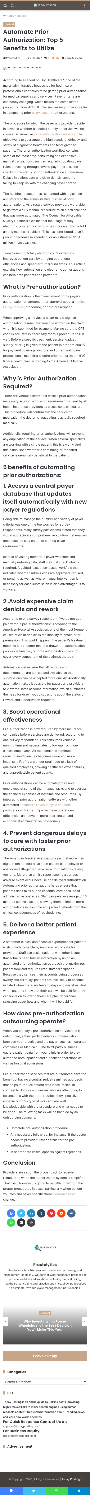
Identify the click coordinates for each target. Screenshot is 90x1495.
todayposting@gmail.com (19, 1435)
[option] (45, 1321)
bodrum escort (64, 1194)
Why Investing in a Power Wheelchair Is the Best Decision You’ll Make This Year (45, 1325)
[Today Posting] (45, 5)
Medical (22, 15)
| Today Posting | (71, 1479)
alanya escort (42, 113)
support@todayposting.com (21, 1426)
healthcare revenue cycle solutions (46, 805)
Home (10, 15)
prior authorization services (54, 134)
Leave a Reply (45, 1356)
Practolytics (13, 58)
